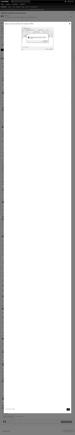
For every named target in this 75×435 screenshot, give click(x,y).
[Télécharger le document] (68, 409)
